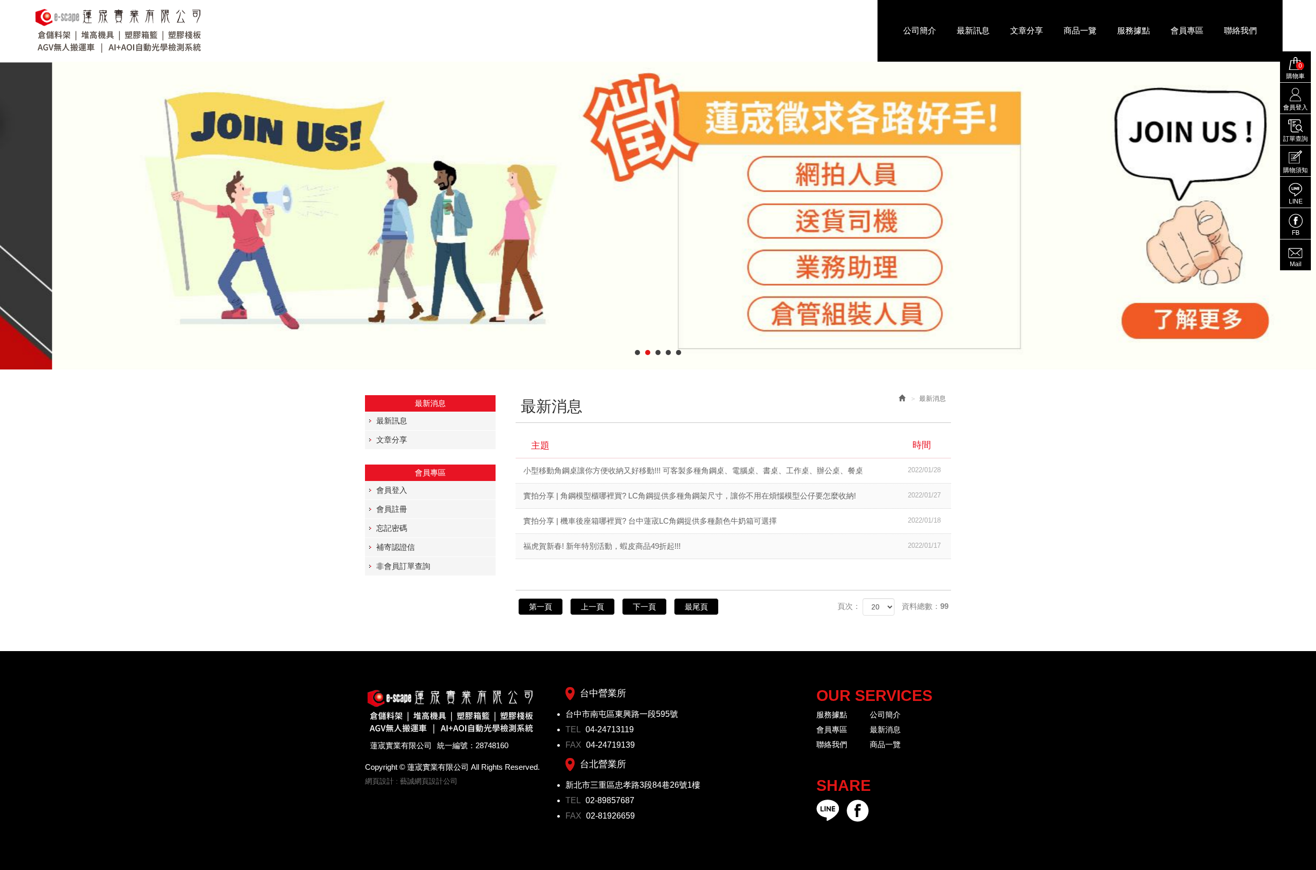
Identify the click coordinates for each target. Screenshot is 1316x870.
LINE (1296, 201)
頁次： (849, 606)
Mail (1296, 264)
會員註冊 (391, 509)
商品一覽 (885, 744)
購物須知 (1295, 170)
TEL (574, 729)
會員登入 (391, 490)
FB (1296, 232)
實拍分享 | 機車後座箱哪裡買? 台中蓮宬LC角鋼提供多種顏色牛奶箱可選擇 (732, 520)
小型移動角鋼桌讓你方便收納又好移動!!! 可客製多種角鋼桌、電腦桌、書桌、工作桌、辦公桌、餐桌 (732, 470)
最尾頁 (696, 606)
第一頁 (540, 606)
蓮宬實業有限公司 (118, 31)
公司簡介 (885, 714)
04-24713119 (610, 729)
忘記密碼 (391, 528)
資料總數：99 (925, 606)
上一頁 (592, 606)
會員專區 (831, 729)
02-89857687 (610, 800)
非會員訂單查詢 (403, 566)
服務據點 (831, 714)
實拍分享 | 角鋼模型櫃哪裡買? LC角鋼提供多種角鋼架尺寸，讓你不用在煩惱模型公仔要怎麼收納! (732, 495)
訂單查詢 (1295, 138)
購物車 (1295, 71)
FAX (574, 745)
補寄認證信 (395, 547)
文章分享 (391, 439)
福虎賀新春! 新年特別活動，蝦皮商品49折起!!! (732, 546)
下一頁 (644, 606)
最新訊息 (391, 420)
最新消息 (885, 729)
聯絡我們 (831, 744)
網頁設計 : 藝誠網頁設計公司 (411, 781)
